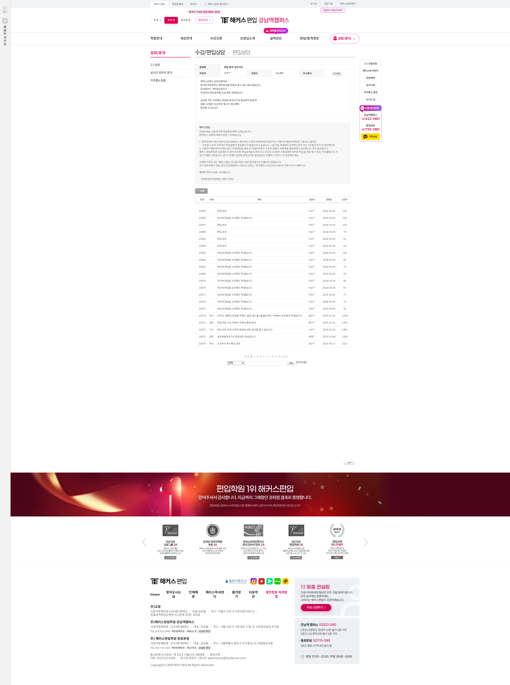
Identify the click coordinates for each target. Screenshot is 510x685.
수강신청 (216, 38)
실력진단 (276, 38)
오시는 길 (370, 99)
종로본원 (185, 20)
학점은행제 (177, 4)
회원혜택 (370, 78)
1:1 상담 (155, 65)
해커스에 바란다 (348, 4)
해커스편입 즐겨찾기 (218, 4)
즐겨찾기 (236, 594)
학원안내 (156, 38)
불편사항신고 (238, 581)
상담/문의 (344, 38)
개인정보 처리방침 (276, 594)
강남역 (171, 20)
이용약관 (253, 594)
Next (366, 542)
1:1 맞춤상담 (370, 63)
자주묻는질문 (158, 80)
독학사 (193, 4)
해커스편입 (159, 4)
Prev (144, 542)
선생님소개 (247, 38)
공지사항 (370, 85)
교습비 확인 (204, 631)
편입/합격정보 (309, 38)
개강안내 (186, 38)
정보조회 (215, 654)
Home (155, 595)
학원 (156, 20)
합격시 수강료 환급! (204, 12)
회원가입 (328, 4)
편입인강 (203, 20)
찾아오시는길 (173, 594)
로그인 (313, 4)
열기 (5, 28)
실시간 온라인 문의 (161, 72)
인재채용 (193, 594)
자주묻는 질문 (371, 92)
